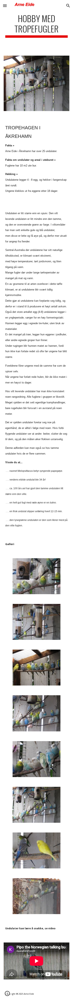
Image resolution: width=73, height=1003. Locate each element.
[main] (36, 25)
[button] (5, 5)
